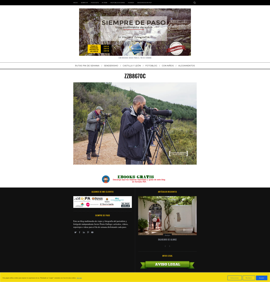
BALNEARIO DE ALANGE (167, 239)
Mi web (104, 2)
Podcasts (95, 2)
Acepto (261, 278)
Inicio (75, 2)
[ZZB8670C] (135, 163)
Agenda (131, 2)
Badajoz (167, 235)
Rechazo (249, 278)
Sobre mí (84, 2)
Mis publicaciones (117, 2)
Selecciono (235, 278)
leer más (79, 278)
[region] (135, 277)
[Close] (268, 274)
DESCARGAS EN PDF (144, 2)
